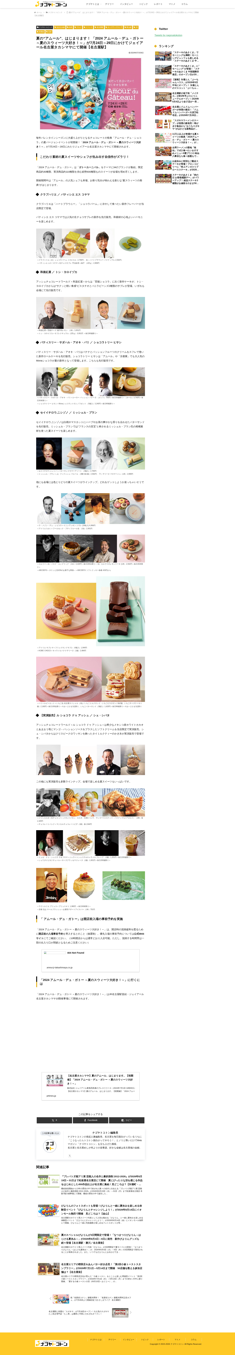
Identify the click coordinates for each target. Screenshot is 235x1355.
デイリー (112, 1339)
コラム (194, 1339)
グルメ (79, 27)
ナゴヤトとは (96, 1339)
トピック (145, 1339)
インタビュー (128, 1339)
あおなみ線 (61, 27)
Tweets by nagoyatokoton (168, 35)
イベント (89, 27)
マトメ (177, 1339)
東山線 (128, 27)
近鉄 (50, 32)
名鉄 (70, 27)
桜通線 (41, 32)
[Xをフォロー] (70, 1156)
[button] (126, 1120)
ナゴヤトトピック (45, 27)
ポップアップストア (115, 27)
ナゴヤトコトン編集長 (105, 1132)
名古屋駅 (100, 27)
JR (137, 27)
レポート (161, 1339)
